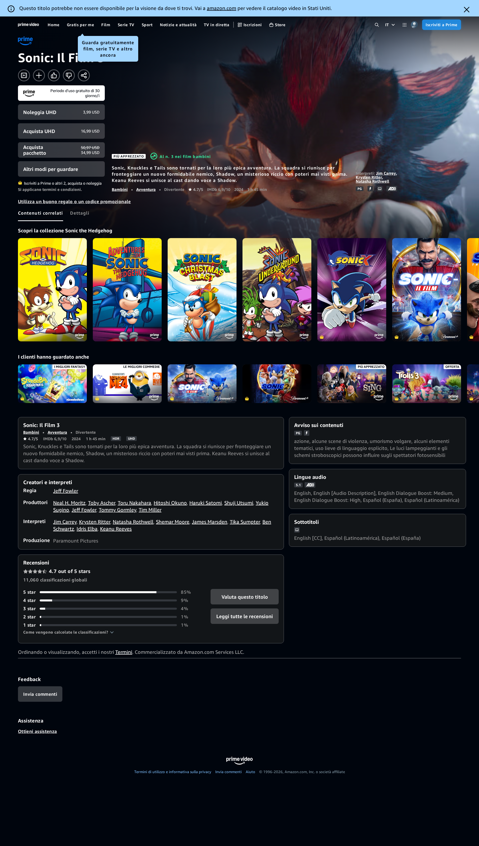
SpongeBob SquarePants (52, 383)
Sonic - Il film (202, 383)
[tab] (40, 213)
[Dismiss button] (466, 9)
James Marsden (209, 522)
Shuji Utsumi (238, 503)
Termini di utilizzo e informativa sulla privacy (172, 771)
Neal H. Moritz (69, 503)
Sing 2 (351, 383)
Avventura (146, 189)
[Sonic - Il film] (426, 289)
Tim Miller (150, 510)
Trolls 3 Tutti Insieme (426, 383)
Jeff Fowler (65, 491)
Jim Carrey (386, 173)
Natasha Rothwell (372, 181)
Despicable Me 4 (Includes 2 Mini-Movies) (127, 383)
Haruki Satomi (205, 503)
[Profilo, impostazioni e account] (414, 24)
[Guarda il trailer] (24, 75)
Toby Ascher (101, 503)
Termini (123, 652)
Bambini (120, 189)
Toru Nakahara (134, 503)
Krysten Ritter (369, 177)
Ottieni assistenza (37, 731)
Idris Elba (87, 529)
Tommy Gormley (117, 510)
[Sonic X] (351, 289)
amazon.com (221, 8)
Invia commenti (228, 771)
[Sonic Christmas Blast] (202, 289)
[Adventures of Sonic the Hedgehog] (127, 289)
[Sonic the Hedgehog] (52, 289)
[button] (68, 632)
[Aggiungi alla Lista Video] (39, 75)
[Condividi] (84, 75)
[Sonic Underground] (276, 289)
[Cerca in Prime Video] (377, 24)
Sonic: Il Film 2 (276, 383)
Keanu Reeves (116, 529)
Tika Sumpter (245, 522)
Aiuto (250, 771)
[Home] (28, 25)
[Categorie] (404, 24)
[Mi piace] (54, 75)
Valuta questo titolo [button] (244, 597)
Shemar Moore (172, 522)
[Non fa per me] (69, 75)
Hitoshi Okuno (170, 503)
